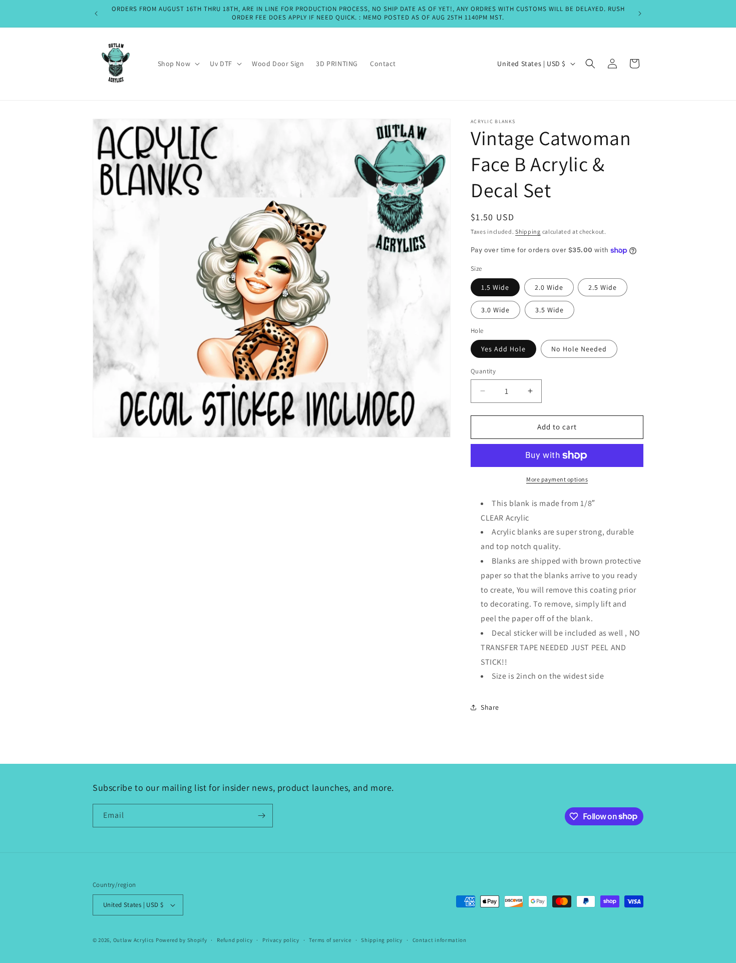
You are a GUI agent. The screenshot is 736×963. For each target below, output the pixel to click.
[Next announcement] (640, 13)
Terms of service (330, 939)
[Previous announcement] (96, 13)
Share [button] (490, 707)
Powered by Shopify (181, 939)
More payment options (557, 479)
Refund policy (234, 939)
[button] (178, 63)
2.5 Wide (602, 287)
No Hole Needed (579, 348)
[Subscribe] (261, 815)
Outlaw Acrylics (134, 939)
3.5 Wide (549, 309)
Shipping (528, 231)
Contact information (440, 939)
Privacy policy (280, 939)
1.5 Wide (495, 287)
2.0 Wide (549, 287)
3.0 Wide (495, 309)
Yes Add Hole (503, 348)
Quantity (483, 371)
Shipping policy (382, 939)
